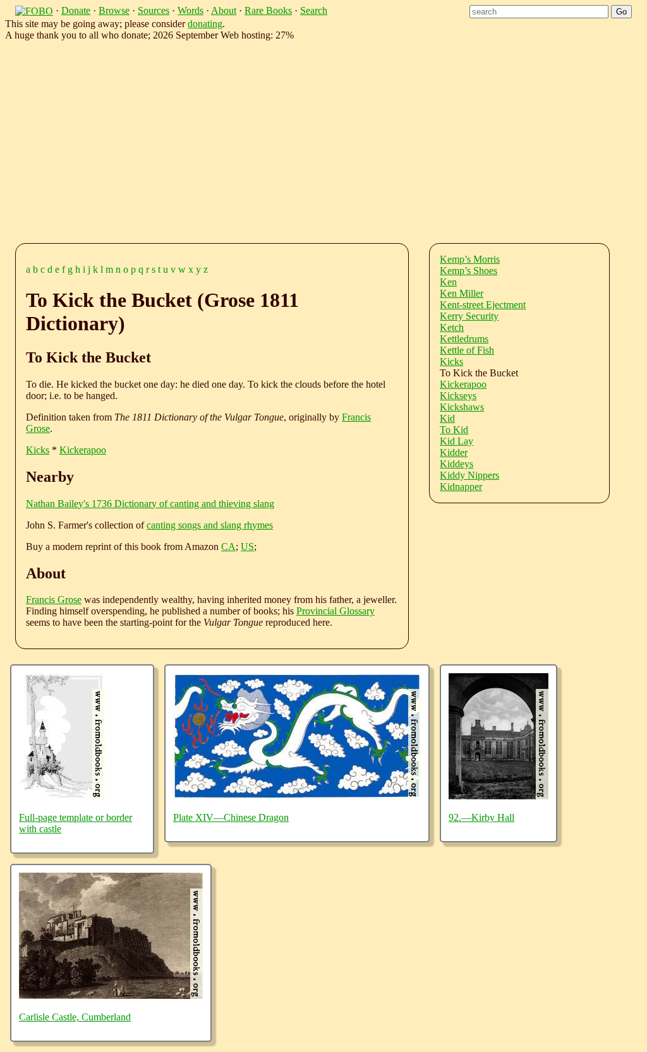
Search (313, 10)
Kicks (37, 450)
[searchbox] (538, 11)
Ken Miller (461, 293)
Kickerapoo (82, 450)
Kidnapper (461, 486)
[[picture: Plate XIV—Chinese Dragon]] (297, 796)
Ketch (452, 327)
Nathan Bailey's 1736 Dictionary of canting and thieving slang (150, 503)
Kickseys (458, 395)
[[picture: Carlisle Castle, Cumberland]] (111, 995)
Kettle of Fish (467, 350)
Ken (448, 282)
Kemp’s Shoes (468, 270)
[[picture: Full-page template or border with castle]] (62, 796)
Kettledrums (464, 338)
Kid (447, 418)
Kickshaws (462, 407)
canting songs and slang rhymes (210, 525)
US (247, 546)
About (223, 10)
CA (228, 546)
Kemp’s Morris (470, 259)
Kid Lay (456, 441)
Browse (114, 10)
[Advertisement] (333, 139)
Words (190, 10)
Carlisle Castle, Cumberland (75, 1017)
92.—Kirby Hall (481, 817)
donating (205, 23)
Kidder (454, 452)
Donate (75, 10)
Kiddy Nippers (469, 475)
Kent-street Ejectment (483, 304)
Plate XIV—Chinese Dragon (231, 817)
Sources (153, 10)
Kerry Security (469, 316)
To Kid (454, 429)
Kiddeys (456, 463)
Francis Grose (54, 599)
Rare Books (268, 10)
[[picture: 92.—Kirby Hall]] (498, 796)
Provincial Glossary (335, 611)
